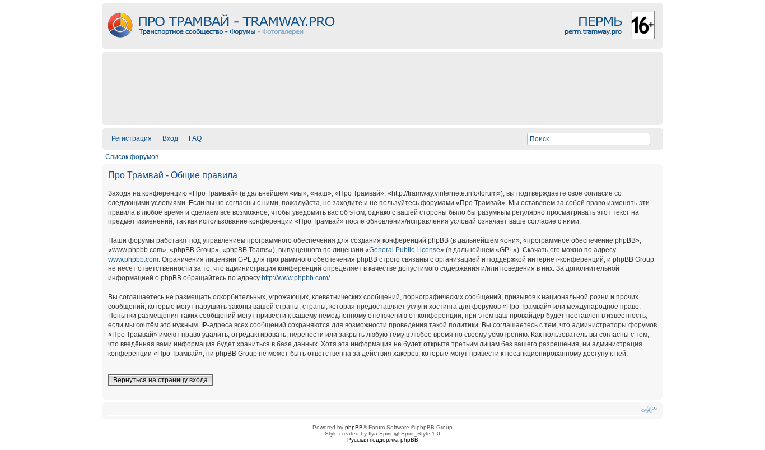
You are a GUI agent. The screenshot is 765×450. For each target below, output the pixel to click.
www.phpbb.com (133, 259)
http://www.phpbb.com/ (296, 278)
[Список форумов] (382, 46)
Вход (170, 138)
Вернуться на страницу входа (160, 380)
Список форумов (131, 157)
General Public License (404, 250)
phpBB (354, 427)
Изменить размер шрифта (649, 410)
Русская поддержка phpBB (382, 440)
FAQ (195, 138)
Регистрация (131, 138)
